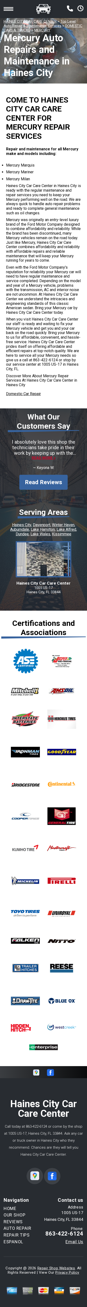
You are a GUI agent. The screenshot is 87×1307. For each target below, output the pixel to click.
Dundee (22, 534)
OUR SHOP (15, 1214)
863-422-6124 (45, 360)
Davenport (41, 525)
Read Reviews (43, 482)
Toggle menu (8, 9)
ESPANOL (13, 1241)
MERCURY (42, 30)
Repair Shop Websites (56, 1268)
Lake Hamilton (43, 529)
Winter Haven (63, 525)
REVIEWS (13, 1221)
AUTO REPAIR (17, 1228)
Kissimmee (61, 534)
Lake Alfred (66, 529)
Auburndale (19, 529)
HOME (10, 1208)
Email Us (74, 1242)
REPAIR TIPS (17, 1234)
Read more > (44, 458)
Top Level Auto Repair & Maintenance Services (40, 23)
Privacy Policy (67, 1272)
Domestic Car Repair (23, 393)
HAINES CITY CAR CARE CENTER (30, 21)
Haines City (21, 525)
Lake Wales (40, 534)
